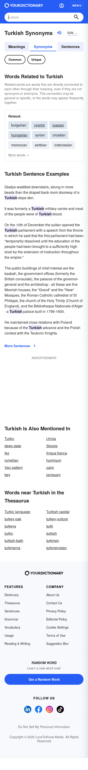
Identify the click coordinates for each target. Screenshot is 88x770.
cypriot (39, 125)
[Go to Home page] (24, 5)
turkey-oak (13, 518)
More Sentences (17, 345)
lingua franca (56, 453)
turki (49, 526)
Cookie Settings (57, 627)
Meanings (16, 46)
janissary (53, 474)
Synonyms (43, 46)
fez (7, 453)
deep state (13, 445)
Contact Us (54, 603)
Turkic (9, 438)
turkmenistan (56, 547)
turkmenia (12, 547)
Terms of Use (55, 635)
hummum (53, 460)
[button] (61, 5)
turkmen (52, 540)
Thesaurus (12, 603)
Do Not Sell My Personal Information (44, 726)
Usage (9, 635)
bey (7, 474)
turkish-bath (14, 540)
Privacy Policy (56, 611)
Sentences (70, 46)
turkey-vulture (57, 518)
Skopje (52, 445)
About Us (52, 594)
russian (58, 125)
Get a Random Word (44, 679)
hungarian (19, 135)
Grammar (11, 619)
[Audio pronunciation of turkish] (59, 32)
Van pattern (14, 467)
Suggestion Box (57, 643)
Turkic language (17, 511)
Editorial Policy (56, 619)
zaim (50, 467)
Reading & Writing (17, 643)
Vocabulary (12, 627)
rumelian (12, 460)
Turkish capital (57, 511)
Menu (77, 5)
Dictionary (12, 594)
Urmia (51, 438)
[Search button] (76, 17)
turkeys (10, 526)
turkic (9, 533)
